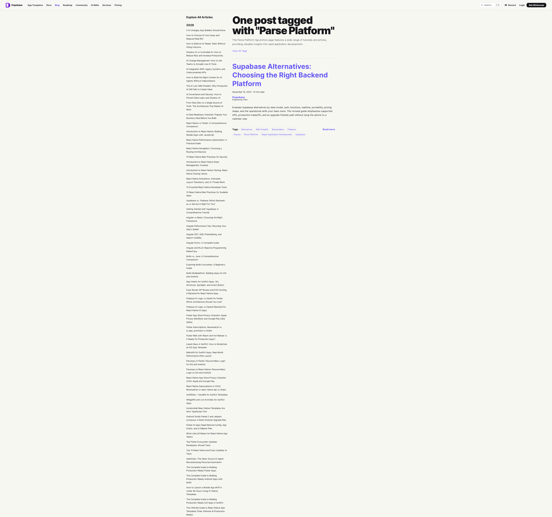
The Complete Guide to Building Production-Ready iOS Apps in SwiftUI (204, 501)
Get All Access (536, 5)
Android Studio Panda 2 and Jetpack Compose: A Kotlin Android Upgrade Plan (206, 418)
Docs (48, 5)
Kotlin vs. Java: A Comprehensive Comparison (202, 258)
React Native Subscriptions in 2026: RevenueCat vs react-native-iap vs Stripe (206, 388)
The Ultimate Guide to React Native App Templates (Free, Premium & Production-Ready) (205, 511)
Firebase (292, 129)
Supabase (300, 134)
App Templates (35, 5)
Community (82, 5)
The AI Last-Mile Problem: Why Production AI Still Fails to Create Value (207, 88)
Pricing (118, 5)
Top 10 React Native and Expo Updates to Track (206, 452)
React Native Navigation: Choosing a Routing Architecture (204, 150)
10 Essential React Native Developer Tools (206, 187)
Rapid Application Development (277, 134)
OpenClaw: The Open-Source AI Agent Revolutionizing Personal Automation (205, 460)
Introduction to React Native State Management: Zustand (202, 164)
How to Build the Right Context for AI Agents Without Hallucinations (204, 79)
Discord (512, 5)
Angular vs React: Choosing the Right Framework (204, 219)
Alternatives (246, 129)
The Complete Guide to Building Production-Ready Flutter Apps (201, 469)
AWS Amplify (262, 129)
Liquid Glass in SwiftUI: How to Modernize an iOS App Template (206, 346)
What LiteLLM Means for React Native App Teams (206, 435)
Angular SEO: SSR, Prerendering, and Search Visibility (204, 236)
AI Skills (95, 5)
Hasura (237, 134)
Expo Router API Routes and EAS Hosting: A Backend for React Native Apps (206, 292)
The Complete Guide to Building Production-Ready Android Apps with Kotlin (204, 479)
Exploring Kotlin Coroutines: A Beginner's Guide (205, 266)
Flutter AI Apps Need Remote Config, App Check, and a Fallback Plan (206, 427)
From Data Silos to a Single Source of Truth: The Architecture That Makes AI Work (204, 106)
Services (106, 5)
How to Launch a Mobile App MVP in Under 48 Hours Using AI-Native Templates (204, 491)
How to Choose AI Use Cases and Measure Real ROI (203, 37)
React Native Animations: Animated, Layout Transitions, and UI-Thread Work (205, 180)
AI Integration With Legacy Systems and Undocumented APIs (205, 71)
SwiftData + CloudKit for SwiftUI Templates (207, 394)
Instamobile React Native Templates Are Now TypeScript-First (205, 410)
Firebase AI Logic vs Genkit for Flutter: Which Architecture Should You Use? (204, 300)
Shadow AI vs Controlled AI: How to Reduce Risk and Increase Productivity (204, 54)
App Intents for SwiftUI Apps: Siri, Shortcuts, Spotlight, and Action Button (205, 283)
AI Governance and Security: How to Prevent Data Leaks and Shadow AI (203, 96)
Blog (57, 5)
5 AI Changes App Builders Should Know (206, 30)
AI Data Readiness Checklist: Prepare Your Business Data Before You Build (206, 116)
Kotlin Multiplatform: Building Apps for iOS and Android (206, 275)
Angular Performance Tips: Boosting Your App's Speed (206, 228)
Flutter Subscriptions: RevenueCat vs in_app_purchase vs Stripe (204, 329)
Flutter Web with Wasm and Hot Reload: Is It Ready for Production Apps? (206, 337)
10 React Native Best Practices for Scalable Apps (207, 194)
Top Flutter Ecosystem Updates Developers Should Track (201, 443)
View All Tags (239, 50)
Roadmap (67, 5)
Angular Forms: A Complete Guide (202, 243)
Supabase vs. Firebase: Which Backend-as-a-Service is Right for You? (205, 202)
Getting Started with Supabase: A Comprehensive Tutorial (202, 211)
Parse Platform (251, 134)
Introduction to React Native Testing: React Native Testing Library (207, 172)
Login (522, 5)
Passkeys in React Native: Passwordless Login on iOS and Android (205, 371)
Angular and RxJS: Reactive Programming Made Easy (206, 249)
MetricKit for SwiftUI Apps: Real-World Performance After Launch (204, 354)
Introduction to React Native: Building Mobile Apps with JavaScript (204, 133)
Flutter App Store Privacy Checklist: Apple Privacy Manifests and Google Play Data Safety (206, 318)
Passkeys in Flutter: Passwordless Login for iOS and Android (205, 363)
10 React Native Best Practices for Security (206, 157)
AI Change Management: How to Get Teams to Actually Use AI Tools (204, 62)
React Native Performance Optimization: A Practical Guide (206, 142)
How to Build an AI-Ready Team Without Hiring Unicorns (205, 45)
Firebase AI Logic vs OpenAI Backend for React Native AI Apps (206, 309)
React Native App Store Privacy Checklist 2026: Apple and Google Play (206, 379)
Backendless (278, 129)
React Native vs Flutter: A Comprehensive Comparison (206, 125)
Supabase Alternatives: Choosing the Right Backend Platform (280, 75)
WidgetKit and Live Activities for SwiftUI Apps (205, 401)
